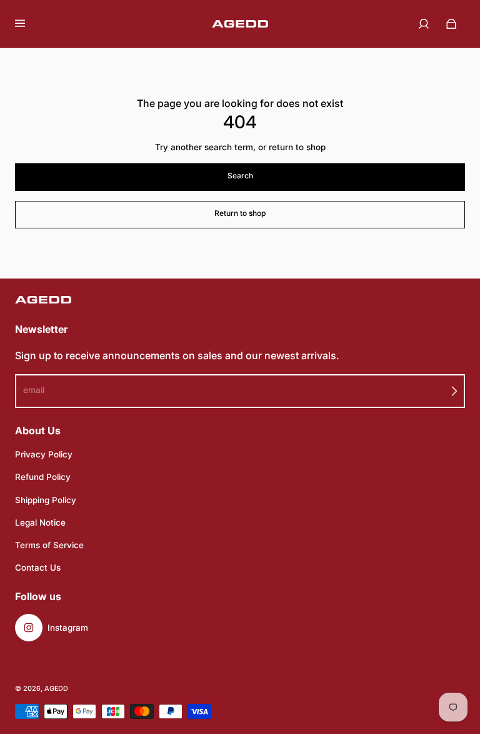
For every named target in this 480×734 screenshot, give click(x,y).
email (33, 390)
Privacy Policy (43, 454)
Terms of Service (49, 545)
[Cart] (451, 24)
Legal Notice (40, 522)
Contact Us (38, 568)
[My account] (424, 24)
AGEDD (56, 689)
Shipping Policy (45, 500)
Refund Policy (43, 477)
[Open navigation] (28, 24)
